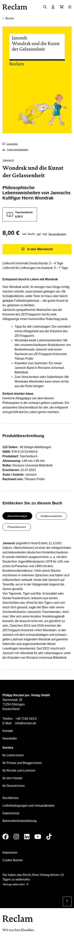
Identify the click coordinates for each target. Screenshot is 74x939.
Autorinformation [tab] (17, 516)
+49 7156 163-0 (26, 718)
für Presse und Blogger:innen (22, 763)
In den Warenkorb (40, 249)
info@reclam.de (25, 723)
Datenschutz (10, 813)
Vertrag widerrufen (14, 884)
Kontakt (7, 730)
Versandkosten (57, 234)
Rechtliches (10, 798)
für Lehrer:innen (13, 755)
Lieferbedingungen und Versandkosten (28, 805)
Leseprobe (12, 144)
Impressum (9, 852)
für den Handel (12, 778)
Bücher (10, 18)
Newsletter (9, 738)
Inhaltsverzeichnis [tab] (51, 516)
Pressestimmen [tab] (16, 526)
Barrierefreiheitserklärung (19, 820)
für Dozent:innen (13, 785)
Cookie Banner (12, 860)
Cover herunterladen (17, 149)
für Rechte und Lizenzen (18, 770)
